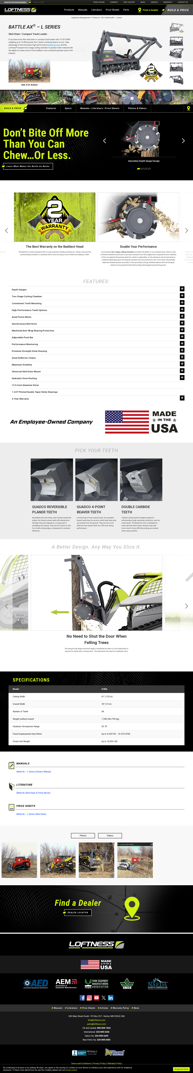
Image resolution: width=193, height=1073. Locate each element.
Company (114, 2)
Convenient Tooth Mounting (26, 303)
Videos (110, 835)
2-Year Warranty (20, 398)
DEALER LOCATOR (78, 912)
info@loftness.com (96, 1020)
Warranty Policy (121, 1008)
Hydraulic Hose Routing (24, 378)
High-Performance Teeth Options (29, 310)
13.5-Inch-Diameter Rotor (25, 385)
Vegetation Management (80, 18)
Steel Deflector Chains (24, 358)
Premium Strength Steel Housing (29, 351)
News (142, 2)
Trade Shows (98, 2)
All (102, 18)
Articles (104, 1008)
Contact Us (183, 2)
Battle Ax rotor (54, 45)
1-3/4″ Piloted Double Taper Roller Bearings (35, 392)
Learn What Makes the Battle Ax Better (28, 166)
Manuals (82, 9)
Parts (126, 9)
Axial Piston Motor (22, 317)
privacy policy (71, 1070)
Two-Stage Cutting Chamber (27, 296)
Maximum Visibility (22, 364)
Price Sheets (112, 9)
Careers (154, 2)
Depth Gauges (19, 289)
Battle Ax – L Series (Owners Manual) (33, 771)
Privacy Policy (99, 1063)
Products (69, 9)
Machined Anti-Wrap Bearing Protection (33, 330)
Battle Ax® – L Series (113, 18)
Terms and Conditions (81, 1063)
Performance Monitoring (25, 344)
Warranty (167, 2)
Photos (83, 835)
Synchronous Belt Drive (24, 324)
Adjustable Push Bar (22, 337)
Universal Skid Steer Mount (26, 371)
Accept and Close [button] (181, 1069)
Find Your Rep (129, 2)
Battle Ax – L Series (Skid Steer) (31, 814)
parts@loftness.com (96, 1024)
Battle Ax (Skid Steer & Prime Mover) (33, 793)
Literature (96, 9)
